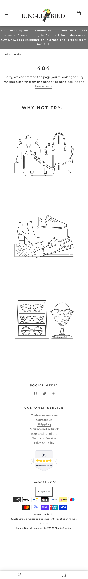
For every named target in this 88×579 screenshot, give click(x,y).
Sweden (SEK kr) (43, 481)
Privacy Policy (44, 443)
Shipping (44, 424)
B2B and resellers (44, 434)
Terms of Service (44, 438)
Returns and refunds (44, 429)
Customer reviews (44, 415)
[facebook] (34, 393)
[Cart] (78, 13)
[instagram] (44, 393)
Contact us (44, 420)
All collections (14, 54)
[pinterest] (53, 393)
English (43, 491)
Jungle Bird (48, 514)
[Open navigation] (9, 13)
